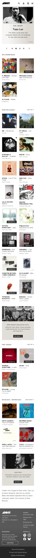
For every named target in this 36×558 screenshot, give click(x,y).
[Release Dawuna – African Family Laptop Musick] (26, 287)
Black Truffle (6, 277)
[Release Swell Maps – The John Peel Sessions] (9, 434)
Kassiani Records (25, 206)
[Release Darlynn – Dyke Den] (26, 168)
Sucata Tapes (6, 253)
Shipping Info (27, 522)
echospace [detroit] (25, 448)
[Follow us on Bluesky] (29, 539)
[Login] (24, 3)
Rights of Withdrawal (18, 555)
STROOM (22, 230)
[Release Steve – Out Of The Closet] (9, 168)
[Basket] (28, 3)
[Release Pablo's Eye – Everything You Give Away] (26, 215)
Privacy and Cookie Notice (18, 552)
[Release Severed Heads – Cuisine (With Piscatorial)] (26, 410)
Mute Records (6, 448)
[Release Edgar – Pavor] (26, 144)
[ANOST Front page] (6, 3)
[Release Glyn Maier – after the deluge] (26, 263)
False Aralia (6, 301)
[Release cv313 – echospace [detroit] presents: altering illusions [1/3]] (26, 434)
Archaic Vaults (24, 135)
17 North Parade (7, 424)
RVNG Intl (22, 79)
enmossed (22, 277)
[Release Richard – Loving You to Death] (9, 379)
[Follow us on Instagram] (29, 535)
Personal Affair (7, 230)
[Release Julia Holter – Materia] (9, 191)
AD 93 (4, 133)
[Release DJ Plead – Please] (9, 89)
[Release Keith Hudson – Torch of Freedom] (9, 410)
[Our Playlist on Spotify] (24, 535)
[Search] (19, 3)
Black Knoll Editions (8, 369)
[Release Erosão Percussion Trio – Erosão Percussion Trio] (26, 192)
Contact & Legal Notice (28, 526)
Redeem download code (28, 513)
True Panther (23, 301)
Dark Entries (23, 157)
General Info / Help (27, 518)
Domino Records (7, 206)
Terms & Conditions (18, 549)
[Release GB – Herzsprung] (9, 121)
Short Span (22, 368)
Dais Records (6, 158)
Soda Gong (5, 79)
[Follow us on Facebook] (24, 539)
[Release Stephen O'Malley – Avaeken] (9, 144)
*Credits (30, 42)
